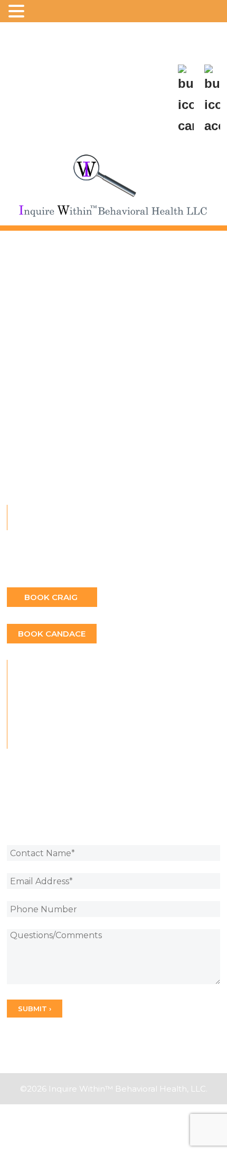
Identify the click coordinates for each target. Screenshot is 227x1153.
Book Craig (52, 597)
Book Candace (52, 634)
